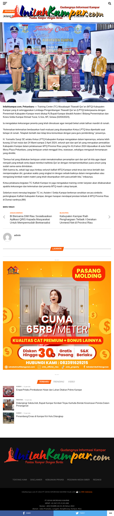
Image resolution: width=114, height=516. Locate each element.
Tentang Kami (20, 480)
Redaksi (97, 480)
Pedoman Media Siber (78, 480)
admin (17, 235)
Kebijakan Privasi (54, 480)
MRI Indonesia (86, 492)
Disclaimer (36, 480)
